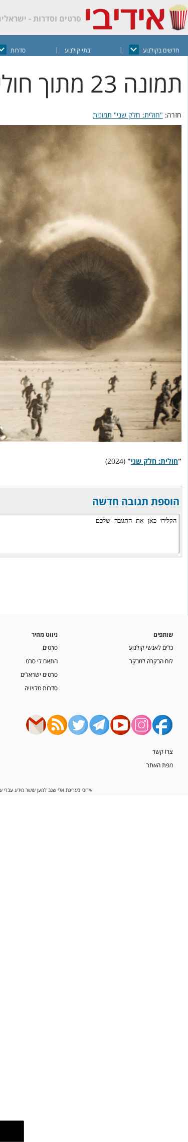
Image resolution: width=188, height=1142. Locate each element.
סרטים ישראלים (39, 674)
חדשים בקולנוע (161, 50)
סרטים (50, 647)
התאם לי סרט (42, 661)
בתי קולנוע (77, 50)
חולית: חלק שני (154, 461)
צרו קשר (162, 751)
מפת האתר (159, 765)
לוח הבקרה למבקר (151, 661)
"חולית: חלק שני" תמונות (128, 115)
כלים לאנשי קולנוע (151, 647)
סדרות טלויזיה (41, 688)
